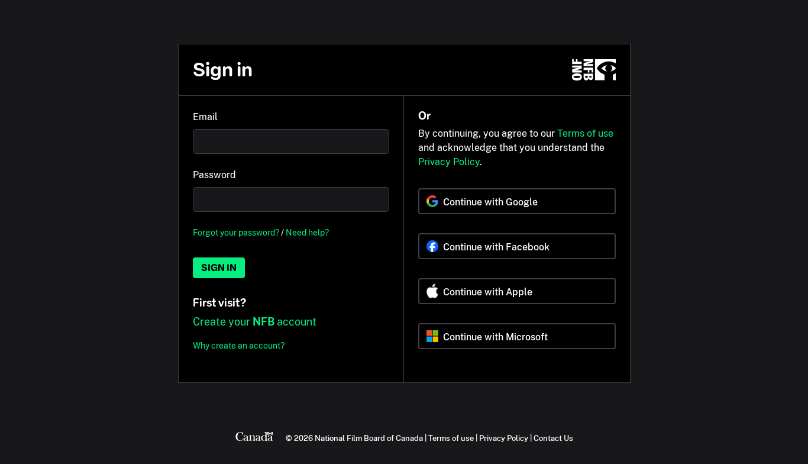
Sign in (219, 267)
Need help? (307, 232)
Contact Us (553, 438)
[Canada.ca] (254, 438)
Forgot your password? (236, 232)
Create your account (254, 321)
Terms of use (585, 133)
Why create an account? (239, 345)
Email (205, 117)
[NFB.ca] (594, 69)
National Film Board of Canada (369, 438)
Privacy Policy (449, 161)
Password (214, 175)
